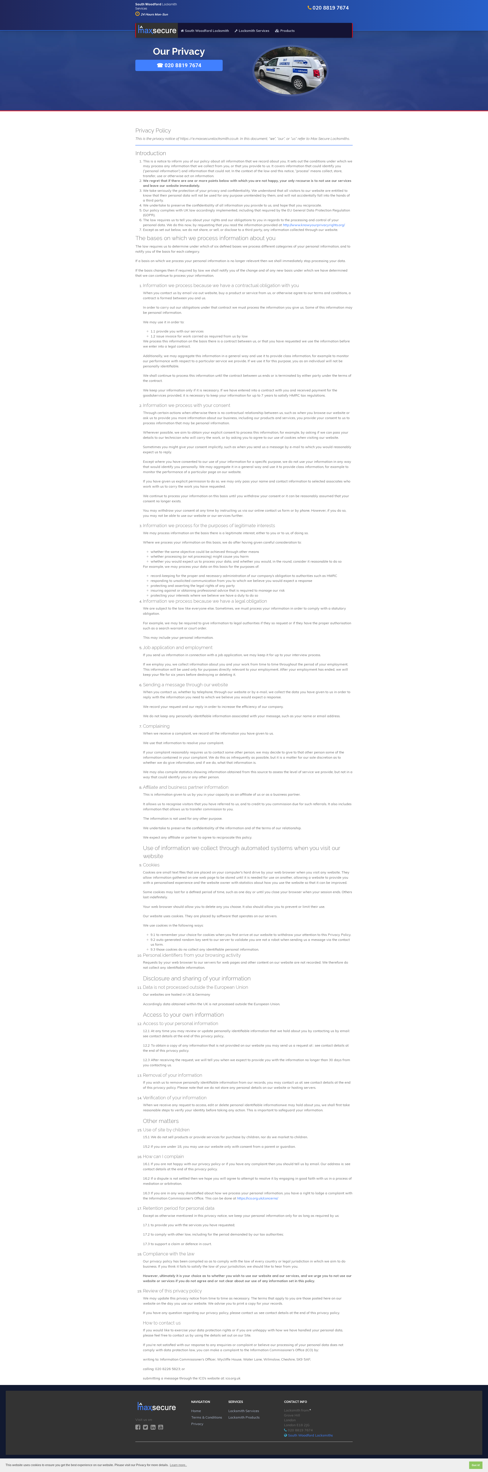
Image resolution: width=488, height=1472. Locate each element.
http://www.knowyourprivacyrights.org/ (314, 225)
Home (196, 1411)
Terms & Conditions (206, 1417)
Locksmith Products (244, 1417)
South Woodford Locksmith (207, 31)
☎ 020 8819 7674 (179, 65)
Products (287, 31)
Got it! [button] (476, 1465)
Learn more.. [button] (178, 1465)
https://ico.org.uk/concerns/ (257, 1198)
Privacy (197, 1424)
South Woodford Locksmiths (310, 1435)
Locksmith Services (254, 31)
